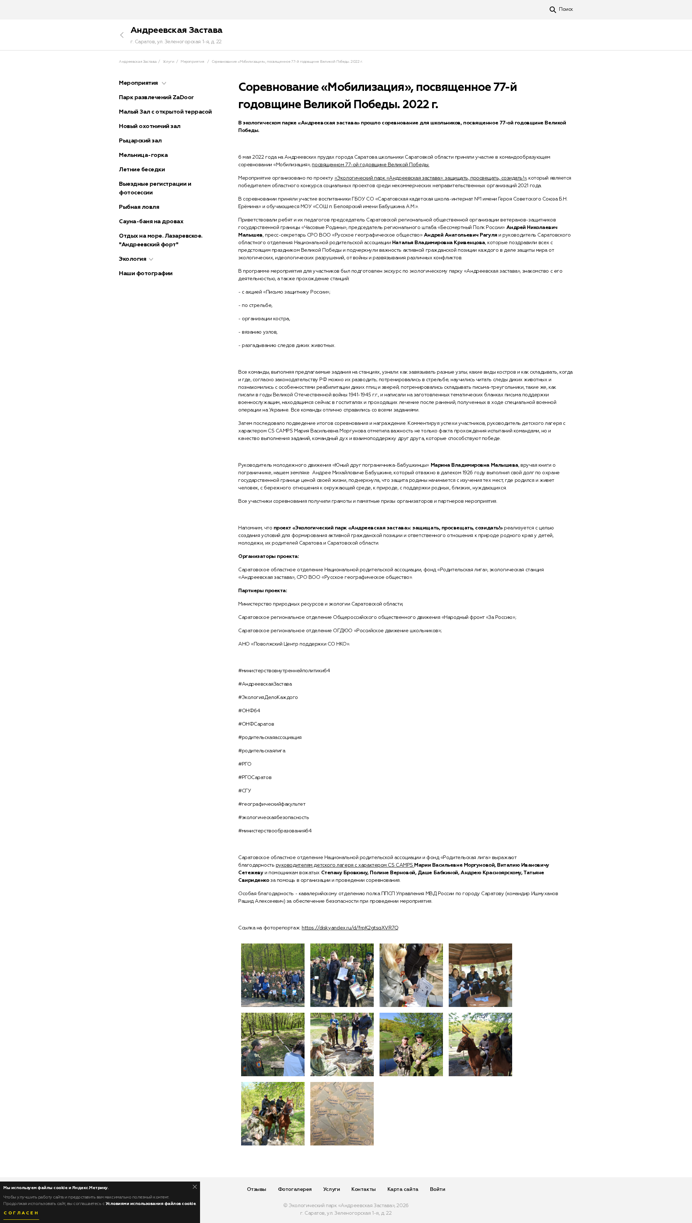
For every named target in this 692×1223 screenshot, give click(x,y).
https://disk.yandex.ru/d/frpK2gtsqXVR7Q (350, 928)
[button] (164, 83)
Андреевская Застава (176, 30)
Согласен (21, 1213)
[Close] (195, 1187)
